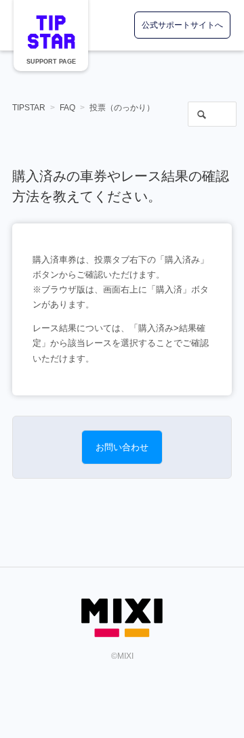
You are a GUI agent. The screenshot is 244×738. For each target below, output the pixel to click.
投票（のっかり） (122, 107)
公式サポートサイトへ (182, 25)
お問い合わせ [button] (122, 447)
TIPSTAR (51, 32)
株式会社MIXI (122, 618)
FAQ (67, 107)
